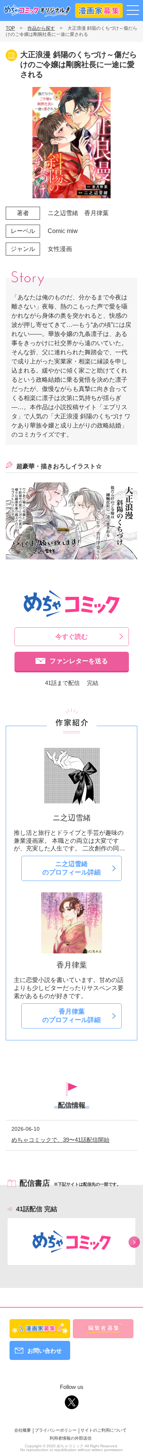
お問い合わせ (44, 1350)
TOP (10, 28)
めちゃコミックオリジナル (37, 10)
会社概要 (22, 1430)
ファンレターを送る (79, 661)
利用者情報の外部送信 (71, 1438)
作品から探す (41, 28)
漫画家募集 (99, 9)
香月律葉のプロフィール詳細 (71, 1016)
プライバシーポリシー (56, 1430)
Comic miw (63, 231)
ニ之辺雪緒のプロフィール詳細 (71, 868)
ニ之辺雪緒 (63, 213)
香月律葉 (96, 213)
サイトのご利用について (103, 1430)
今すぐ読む (71, 636)
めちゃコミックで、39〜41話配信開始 (60, 1139)
